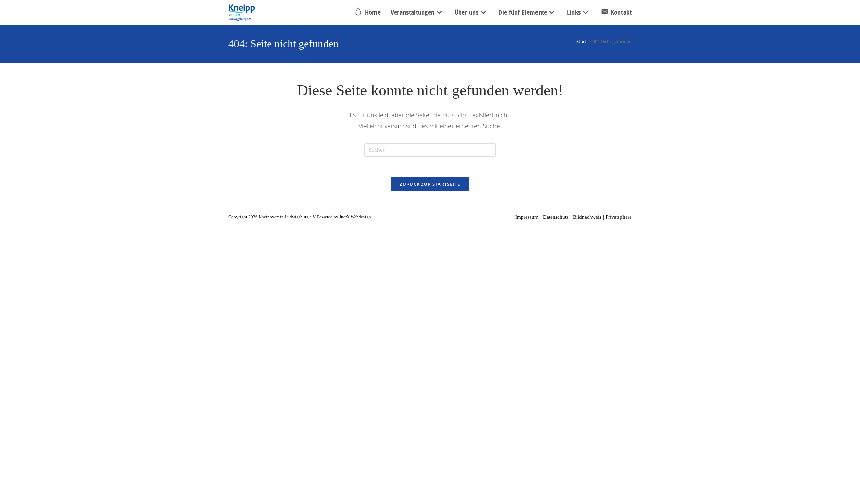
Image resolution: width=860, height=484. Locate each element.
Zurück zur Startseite (430, 184)
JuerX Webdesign (355, 216)
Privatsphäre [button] (619, 217)
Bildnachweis (587, 217)
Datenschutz (556, 217)
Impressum (527, 217)
